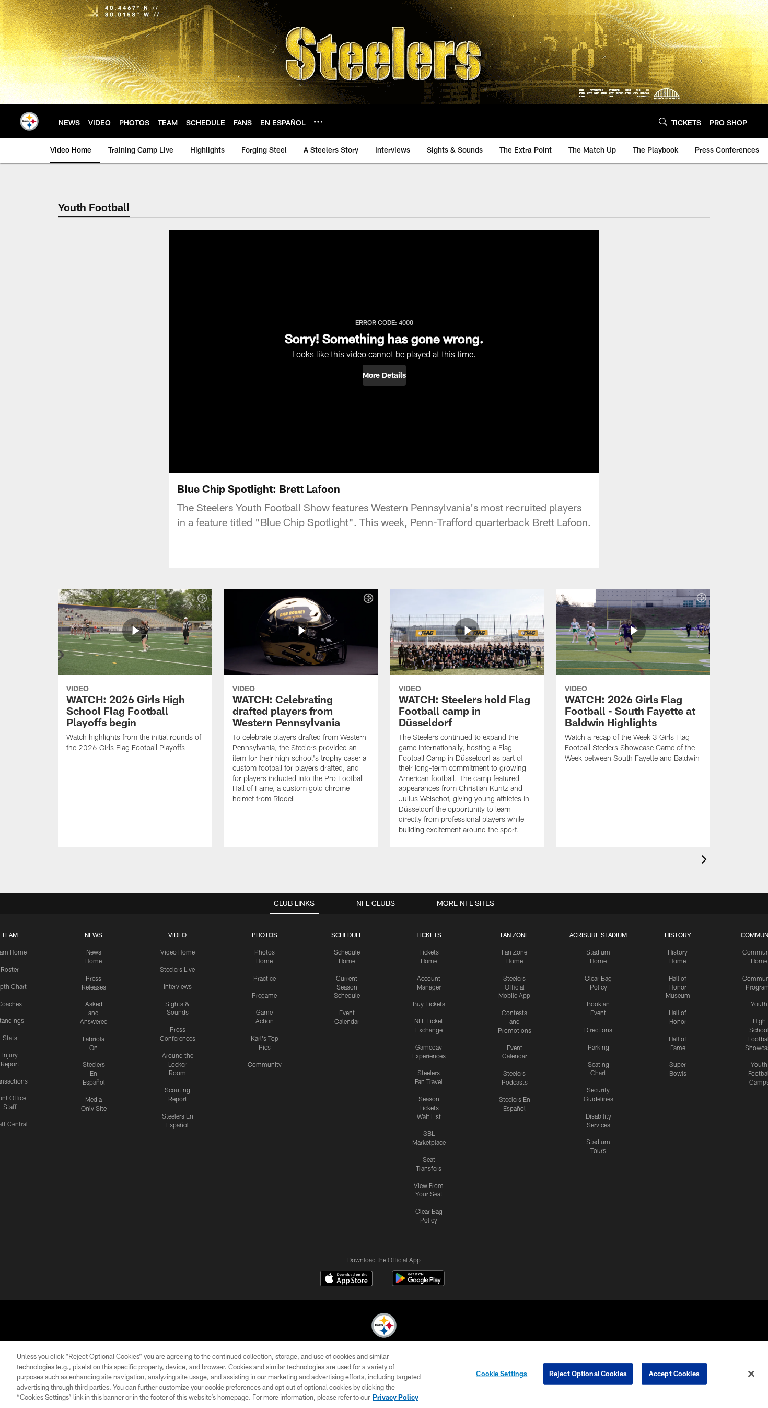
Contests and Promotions (514, 1021)
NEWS (93, 934)
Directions (598, 1029)
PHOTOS (264, 934)
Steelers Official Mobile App (514, 986)
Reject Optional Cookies (588, 1373)
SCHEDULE (347, 934)
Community (265, 1064)
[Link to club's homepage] (29, 121)
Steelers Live (177, 969)
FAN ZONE (515, 934)
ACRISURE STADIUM (598, 934)
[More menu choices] (318, 122)
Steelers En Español (94, 1073)
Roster (10, 969)
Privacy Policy (395, 1397)
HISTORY (678, 934)
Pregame (264, 995)
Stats (10, 1037)
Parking (598, 1047)
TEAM (10, 934)
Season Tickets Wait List (429, 1107)
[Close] (751, 1374)
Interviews (178, 986)
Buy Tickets (429, 1003)
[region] (384, 1374)
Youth (759, 1003)
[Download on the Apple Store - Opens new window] (346, 1279)
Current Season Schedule (347, 986)
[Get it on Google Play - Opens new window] (418, 1283)
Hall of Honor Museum (678, 986)
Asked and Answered (94, 1012)
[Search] (663, 121)
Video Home (177, 952)
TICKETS (428, 934)
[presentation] (706, 860)
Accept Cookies (674, 1373)
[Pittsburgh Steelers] (384, 1327)
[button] (384, 375)
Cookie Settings (501, 1373)
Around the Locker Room (177, 1064)
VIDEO (177, 934)
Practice (264, 978)
